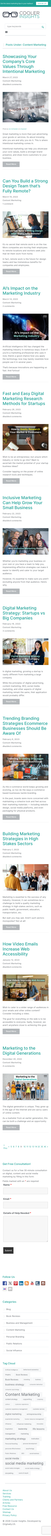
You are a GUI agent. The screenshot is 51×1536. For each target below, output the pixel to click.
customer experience (22, 1404)
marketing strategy (15, 1438)
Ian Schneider (13, 129)
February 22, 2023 (12, 513)
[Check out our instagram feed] (43, 1283)
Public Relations (14, 1343)
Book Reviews (13, 1316)
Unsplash (23, 129)
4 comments (9, 1066)
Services (7, 1493)
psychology (30, 1449)
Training (6, 1496)
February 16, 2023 (12, 624)
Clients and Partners (13, 1499)
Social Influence (14, 1350)
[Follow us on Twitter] (10, 1283)
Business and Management (19, 1323)
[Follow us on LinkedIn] (21, 1283)
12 (30, 1146)
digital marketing (13, 1414)
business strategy (14, 1384)
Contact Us (8, 1509)
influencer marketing (24, 1424)
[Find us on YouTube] (32, 1283)
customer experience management (16, 1409)
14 (36, 1146)
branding (27, 1379)
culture (7, 1404)
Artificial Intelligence (11, 1370)
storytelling (9, 1473)
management (10, 1434)
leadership (22, 1429)
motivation (35, 1439)
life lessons (38, 1429)
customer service (38, 1409)
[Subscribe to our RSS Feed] (27, 1283)
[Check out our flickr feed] (5, 1289)
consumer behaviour (36, 1384)
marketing (25, 1434)
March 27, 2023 (10, 77)
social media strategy (32, 1468)
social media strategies (12, 1468)
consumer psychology (12, 1389)
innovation (40, 1424)
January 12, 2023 (11, 960)
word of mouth (23, 1473)
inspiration (9, 1429)
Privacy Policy (10, 1515)
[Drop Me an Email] (10, 1289)
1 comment (8, 204)
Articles (6, 1503)
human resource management (34, 1419)
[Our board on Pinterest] (16, 1283)
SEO (22, 1453)
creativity (40, 1399)
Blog (8, 1309)
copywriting (27, 1399)
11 (27, 1146)
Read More (11, 164)
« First (5, 1146)
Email (7, 1199)
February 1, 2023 (11, 849)
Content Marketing (12, 81)
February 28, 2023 (12, 409)
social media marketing (24, 1463)
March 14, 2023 (10, 299)
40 (45, 1146)
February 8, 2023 (11, 739)
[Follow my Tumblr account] (38, 1283)
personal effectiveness (13, 1449)
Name (7, 1185)
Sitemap (7, 1512)
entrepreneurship (34, 1414)
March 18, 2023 (10, 197)
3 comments (9, 631)
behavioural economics (31, 1370)
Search (43, 26)
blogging (7, 1374)
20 (39, 1146)
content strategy (11, 1399)
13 (33, 1146)
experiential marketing (12, 1419)
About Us (7, 1490)
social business (34, 1453)
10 (25, 1146)
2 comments (9, 306)
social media (12, 1458)
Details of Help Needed (17, 1213)
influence (8, 1424)
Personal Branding (15, 1336)
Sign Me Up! (42, 3)
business (38, 1379)
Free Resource (10, 1506)
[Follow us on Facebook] (5, 1283)
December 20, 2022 (12, 1059)
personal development (30, 1443)
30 (42, 1146)
